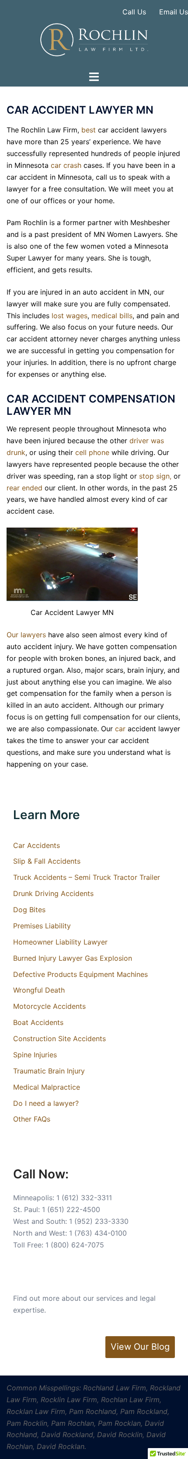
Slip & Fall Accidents (46, 861)
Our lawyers (26, 634)
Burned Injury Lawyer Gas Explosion (72, 958)
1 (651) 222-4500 (71, 1209)
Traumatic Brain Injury (49, 1070)
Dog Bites (29, 909)
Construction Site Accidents (59, 1038)
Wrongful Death (39, 990)
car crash (66, 165)
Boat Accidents (38, 1022)
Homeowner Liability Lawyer (60, 942)
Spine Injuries (35, 1054)
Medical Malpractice (46, 1087)
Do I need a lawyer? (46, 1103)
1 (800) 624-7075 (74, 1244)
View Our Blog (140, 1346)
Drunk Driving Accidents (53, 893)
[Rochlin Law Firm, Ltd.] (94, 39)
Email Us (173, 11)
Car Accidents (36, 845)
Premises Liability (42, 925)
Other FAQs (31, 1119)
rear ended (24, 487)
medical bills (111, 315)
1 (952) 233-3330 (99, 1221)
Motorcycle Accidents (49, 1006)
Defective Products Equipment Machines (80, 974)
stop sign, (155, 476)
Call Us (134, 11)
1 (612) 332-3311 (84, 1197)
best (88, 129)
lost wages (69, 315)
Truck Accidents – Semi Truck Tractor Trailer (86, 877)
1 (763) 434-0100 (98, 1233)
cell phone (92, 452)
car (120, 728)
